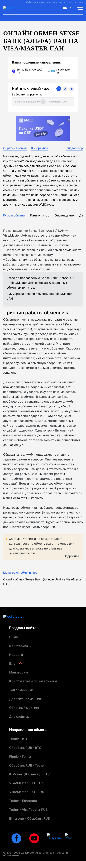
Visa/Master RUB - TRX (26, 792)
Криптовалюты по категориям (33, 681)
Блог (15, 663)
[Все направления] (58, 88)
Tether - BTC (18, 739)
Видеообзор (74, 148)
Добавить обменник (25, 699)
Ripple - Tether (20, 756)
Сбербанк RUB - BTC (25, 748)
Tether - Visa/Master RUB (28, 810)
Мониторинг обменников (20, 572)
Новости (16, 655)
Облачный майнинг (24, 708)
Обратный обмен (15, 148)
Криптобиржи (20, 646)
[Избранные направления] (71, 89)
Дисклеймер (19, 716)
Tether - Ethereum (23, 801)
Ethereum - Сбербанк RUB (29, 818)
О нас (13, 637)
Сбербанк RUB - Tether (27, 765)
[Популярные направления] (65, 88)
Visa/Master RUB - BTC (26, 783)
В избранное (39, 148)
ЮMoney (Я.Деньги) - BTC (29, 774)
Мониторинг (19, 672)
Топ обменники (21, 690)
